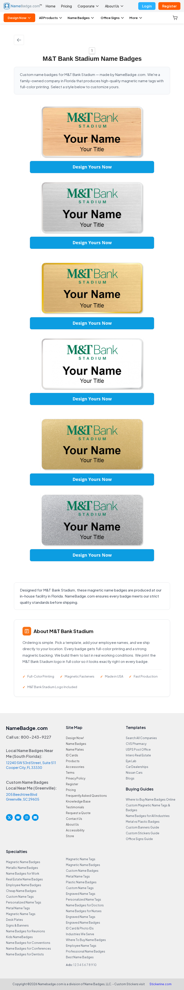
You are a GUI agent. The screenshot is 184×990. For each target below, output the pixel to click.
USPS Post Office (138, 749)
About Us (112, 6)
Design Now (17, 18)
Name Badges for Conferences (28, 948)
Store (70, 836)
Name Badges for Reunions (25, 931)
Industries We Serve (80, 934)
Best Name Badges (80, 957)
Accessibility (75, 830)
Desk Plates (14, 920)
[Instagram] (26, 817)
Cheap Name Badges (21, 891)
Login (147, 6)
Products (73, 761)
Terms (70, 772)
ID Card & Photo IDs (80, 928)
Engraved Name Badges (83, 922)
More (133, 18)
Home (50, 6)
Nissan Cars (134, 772)
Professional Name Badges (85, 951)
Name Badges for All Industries (148, 816)
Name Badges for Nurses (84, 911)
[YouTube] (18, 817)
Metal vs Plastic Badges (143, 821)
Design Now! (75, 738)
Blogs (130, 778)
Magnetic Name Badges (23, 862)
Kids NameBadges (19, 937)
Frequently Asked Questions (86, 795)
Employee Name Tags (81, 945)
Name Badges (79, 18)
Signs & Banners (17, 925)
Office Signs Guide (139, 839)
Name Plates (75, 749)
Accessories (75, 767)
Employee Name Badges (23, 885)
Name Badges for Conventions (28, 943)
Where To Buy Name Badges (86, 940)
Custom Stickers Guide (142, 833)
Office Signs (110, 18)
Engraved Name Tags (80, 894)
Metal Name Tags (18, 908)
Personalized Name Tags (23, 902)
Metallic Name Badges (22, 868)
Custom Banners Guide (142, 827)
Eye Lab (131, 761)
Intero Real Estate (138, 755)
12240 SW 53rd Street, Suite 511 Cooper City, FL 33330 (31, 765)
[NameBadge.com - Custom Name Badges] (23, 6)
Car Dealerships (137, 767)
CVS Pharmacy (136, 744)
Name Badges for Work (22, 873)
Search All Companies (141, 738)
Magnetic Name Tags (20, 914)
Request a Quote (78, 813)
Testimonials (75, 807)
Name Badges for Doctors (85, 905)
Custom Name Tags (20, 896)
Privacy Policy (75, 778)
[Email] (35, 817)
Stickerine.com (161, 984)
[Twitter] (9, 817)
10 (95, 965)
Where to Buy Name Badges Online (150, 799)
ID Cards (72, 755)
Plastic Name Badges (81, 882)
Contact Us (74, 819)
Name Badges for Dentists (25, 954)
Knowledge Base (78, 801)
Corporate (86, 6)
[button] (175, 17)
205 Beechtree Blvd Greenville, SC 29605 (22, 796)
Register (169, 6)
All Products (48, 18)
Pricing (66, 6)
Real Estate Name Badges (24, 879)
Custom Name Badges (82, 870)
